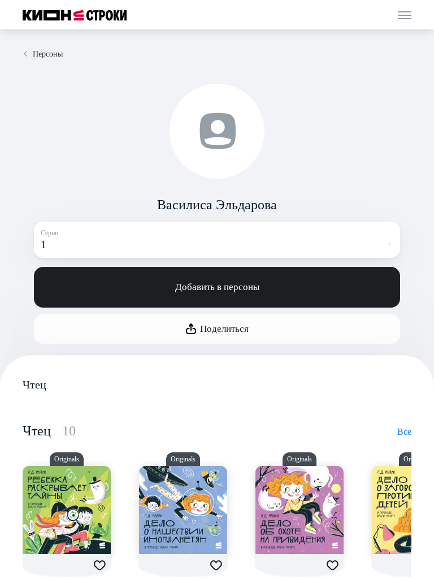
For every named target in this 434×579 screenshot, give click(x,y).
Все (404, 432)
